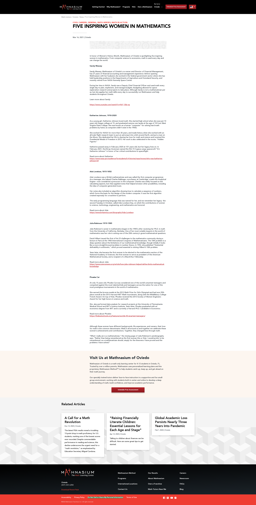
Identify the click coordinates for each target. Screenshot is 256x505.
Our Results (153, 473)
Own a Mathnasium (145, 7)
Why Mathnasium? (113, 7)
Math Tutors (157, 489)
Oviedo (75, 17)
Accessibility (66, 497)
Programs (126, 7)
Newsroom (184, 478)
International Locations (127, 484)
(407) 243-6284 (67, 485)
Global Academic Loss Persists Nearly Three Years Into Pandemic (171, 422)
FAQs (182, 484)
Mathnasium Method (126, 473)
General (92, 22)
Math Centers (66, 17)
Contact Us (122, 489)
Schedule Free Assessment (176, 6)
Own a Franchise (155, 484)
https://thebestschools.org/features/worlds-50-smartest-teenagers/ (117, 316)
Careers (183, 473)
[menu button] (192, 7)
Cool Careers (80, 22)
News (82, 17)
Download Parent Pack (70, 490)
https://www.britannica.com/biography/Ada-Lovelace (112, 213)
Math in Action (119, 22)
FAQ (133, 7)
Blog (181, 489)
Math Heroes (104, 22)
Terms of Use (131, 497)
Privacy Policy (79, 497)
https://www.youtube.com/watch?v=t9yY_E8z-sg (110, 105)
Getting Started (98, 7)
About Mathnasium (156, 478)
